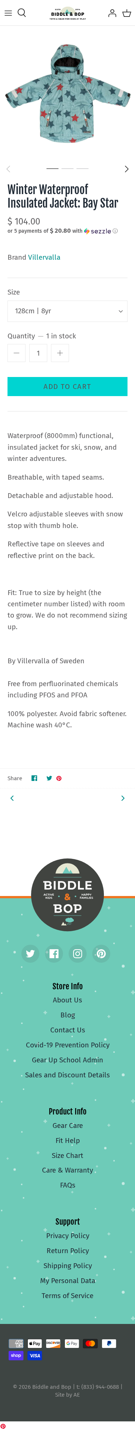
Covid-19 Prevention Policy (68, 1045)
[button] (68, 231)
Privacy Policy (67, 1235)
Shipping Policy (68, 1265)
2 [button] (67, 168)
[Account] (110, 12)
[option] (67, 93)
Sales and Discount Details (67, 1075)
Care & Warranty (67, 1170)
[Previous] (8, 169)
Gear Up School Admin (67, 1060)
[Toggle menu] (8, 12)
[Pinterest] (101, 954)
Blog (67, 1015)
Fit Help (68, 1140)
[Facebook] (54, 954)
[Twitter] (30, 954)
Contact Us (67, 1030)
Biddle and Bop (67, 894)
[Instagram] (78, 954)
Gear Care (67, 1125)
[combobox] (68, 311)
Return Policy (67, 1250)
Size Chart (67, 1155)
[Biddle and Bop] (67, 13)
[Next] (126, 169)
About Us (67, 1000)
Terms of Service (67, 1295)
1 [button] (52, 168)
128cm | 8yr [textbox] (33, 311)
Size (14, 292)
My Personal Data (67, 1280)
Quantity (42, 336)
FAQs (67, 1185)
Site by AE (67, 1394)
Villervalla (44, 257)
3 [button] (82, 168)
